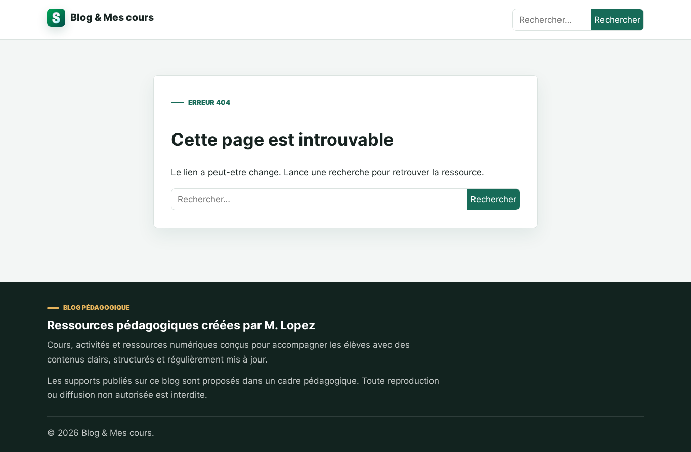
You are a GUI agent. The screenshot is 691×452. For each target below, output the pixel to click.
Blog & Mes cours (112, 17)
